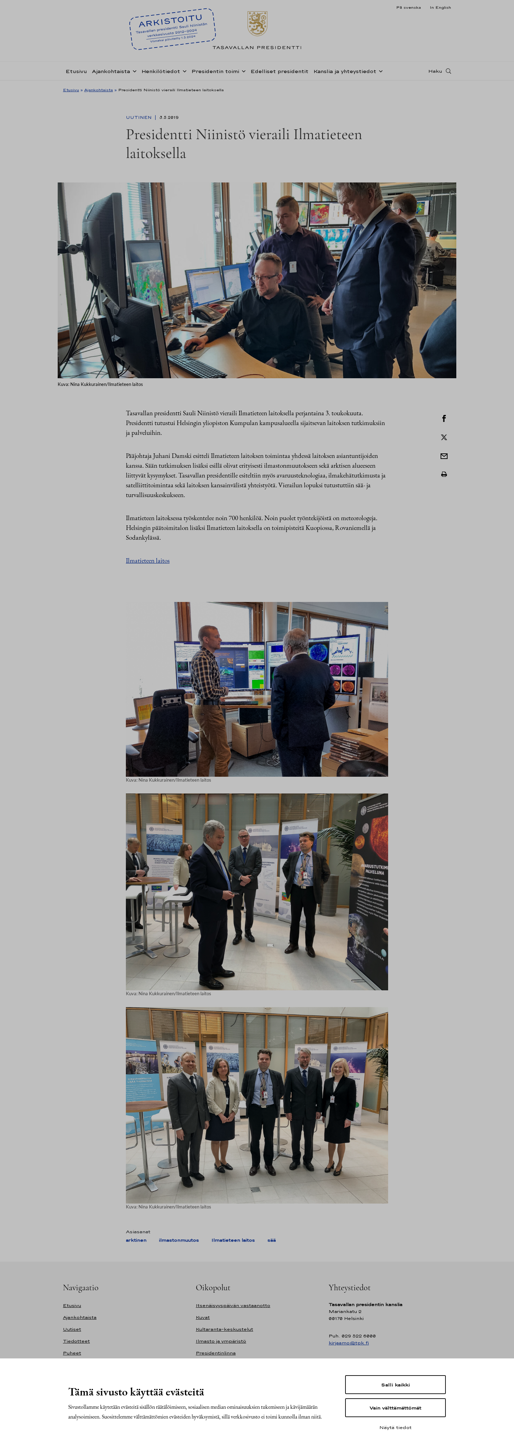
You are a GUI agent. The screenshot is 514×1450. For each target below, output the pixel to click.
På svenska (408, 7)
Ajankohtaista (111, 71)
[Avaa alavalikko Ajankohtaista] (133, 70)
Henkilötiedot (160, 71)
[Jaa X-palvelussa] (444, 436)
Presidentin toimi (215, 71)
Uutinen (139, 117)
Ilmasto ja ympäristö (221, 1341)
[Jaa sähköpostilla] (444, 455)
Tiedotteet (76, 1341)
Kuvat (203, 1317)
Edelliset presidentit (279, 71)
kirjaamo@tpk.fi (349, 1343)
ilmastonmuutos (179, 1240)
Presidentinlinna (216, 1353)
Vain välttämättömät (395, 1408)
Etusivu (76, 71)
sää (271, 1240)
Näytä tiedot (395, 1427)
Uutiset (72, 1329)
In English (440, 7)
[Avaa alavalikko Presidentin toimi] (242, 70)
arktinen (136, 1240)
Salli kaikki (395, 1384)
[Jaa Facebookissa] (444, 417)
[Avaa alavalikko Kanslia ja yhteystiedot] (379, 70)
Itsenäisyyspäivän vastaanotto (233, 1305)
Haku (435, 71)
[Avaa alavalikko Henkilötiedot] (183, 70)
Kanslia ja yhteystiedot (344, 71)
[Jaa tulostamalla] (444, 474)
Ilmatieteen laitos (148, 560)
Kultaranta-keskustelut (224, 1329)
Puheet (72, 1353)
